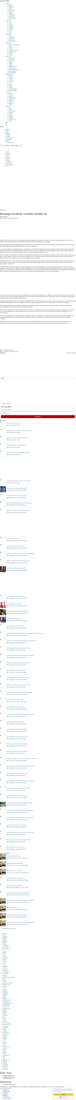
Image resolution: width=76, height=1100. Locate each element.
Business (8, 34)
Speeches (11, 60)
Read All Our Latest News (10, 928)
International (12, 15)
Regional (11, 6)
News (7, 3)
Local (10, 4)
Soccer (10, 24)
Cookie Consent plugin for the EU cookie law (63, 1097)
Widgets (5, 1062)
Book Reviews (12, 72)
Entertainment (9, 74)
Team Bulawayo (12, 89)
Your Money (12, 41)
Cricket (10, 25)
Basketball (11, 27)
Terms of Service (51, 1086)
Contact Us (5, 1068)
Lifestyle (8, 43)
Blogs (10, 63)
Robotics (11, 102)
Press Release (12, 18)
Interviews (11, 59)
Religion (11, 13)
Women (11, 114)
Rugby (10, 28)
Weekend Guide (12, 90)
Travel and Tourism (13, 50)
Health (10, 12)
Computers (11, 99)
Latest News (7, 145)
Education (11, 10)
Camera (11, 94)
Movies (10, 78)
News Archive (6, 1060)
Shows (10, 86)
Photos (10, 55)
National (11, 7)
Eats (10, 46)
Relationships (12, 52)
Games (10, 80)
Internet (11, 96)
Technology (8, 139)
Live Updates (7, 403)
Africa (10, 9)
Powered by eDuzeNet (5, 1088)
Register (74, 352)
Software (11, 100)
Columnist (11, 58)
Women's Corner (13, 66)
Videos (7, 106)
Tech (7, 91)
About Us (5, 1066)
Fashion (11, 47)
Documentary (12, 119)
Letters (10, 62)
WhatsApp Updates (13, 69)
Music (10, 75)
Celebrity (11, 77)
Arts (10, 83)
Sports (7, 21)
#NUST (17, 351)
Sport (10, 109)
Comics (10, 53)
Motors (10, 93)
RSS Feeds (5, 1065)
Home (8, 129)
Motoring (11, 112)
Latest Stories (9, 142)
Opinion (8, 56)
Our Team (5, 1069)
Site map (5, 1063)
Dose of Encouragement (14, 44)
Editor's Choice (14, 145)
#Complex (12, 351)
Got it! (63, 1094)
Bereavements (12, 71)
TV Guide (11, 81)
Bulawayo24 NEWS (4, 0)
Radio (10, 84)
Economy (11, 38)
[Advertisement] (38, 178)
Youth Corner (12, 68)
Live (10, 19)
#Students (7, 351)
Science (11, 103)
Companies (11, 37)
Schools (11, 30)
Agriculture (11, 16)
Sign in (68, 352)
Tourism (11, 117)
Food (10, 115)
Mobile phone (12, 97)
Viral (10, 121)
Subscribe (38, 416)
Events (10, 87)
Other (10, 32)
